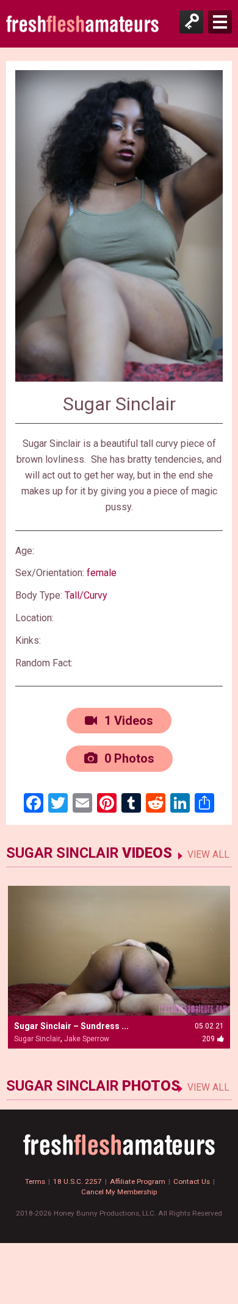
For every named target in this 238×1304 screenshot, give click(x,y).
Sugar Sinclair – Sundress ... (71, 1026)
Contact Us (191, 1181)
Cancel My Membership (119, 1192)
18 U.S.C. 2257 (77, 1181)
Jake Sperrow (86, 1039)
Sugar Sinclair (37, 1039)
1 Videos (127, 720)
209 (208, 1039)
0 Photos (127, 758)
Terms (35, 1181)
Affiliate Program (137, 1181)
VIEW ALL (208, 854)
